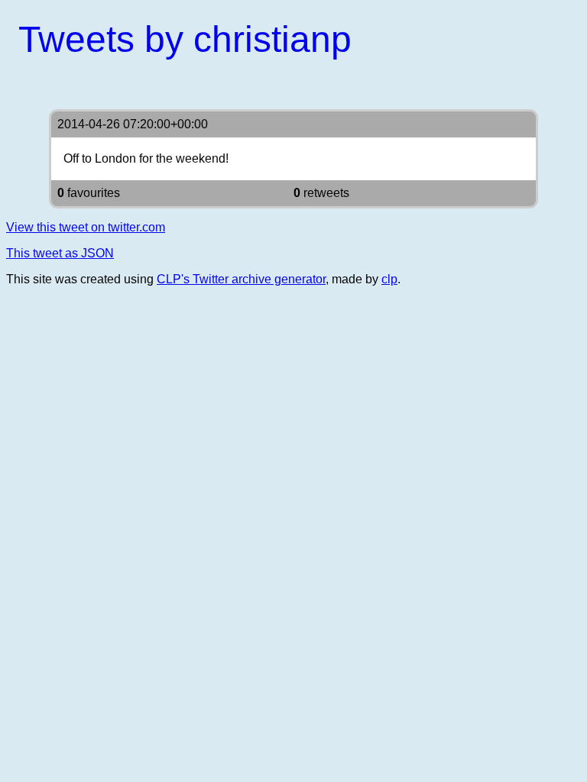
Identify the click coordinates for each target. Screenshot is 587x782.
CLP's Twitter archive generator (241, 279)
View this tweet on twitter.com (85, 227)
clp (389, 279)
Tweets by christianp (185, 39)
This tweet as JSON (60, 253)
